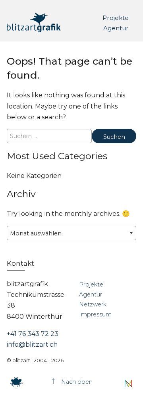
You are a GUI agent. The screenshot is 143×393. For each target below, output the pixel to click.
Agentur (116, 27)
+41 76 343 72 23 (32, 334)
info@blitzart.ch (32, 344)
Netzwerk (92, 304)
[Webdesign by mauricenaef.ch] (128, 383)
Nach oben (76, 381)
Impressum (95, 314)
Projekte (115, 17)
